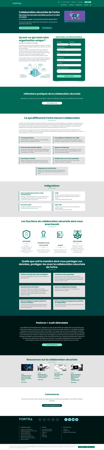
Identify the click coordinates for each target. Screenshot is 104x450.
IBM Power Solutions (25, 439)
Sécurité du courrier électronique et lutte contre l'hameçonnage (29, 431)
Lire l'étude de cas (52, 344)
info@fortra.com (66, 430)
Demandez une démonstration (29, 28)
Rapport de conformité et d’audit (27, 436)
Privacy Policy (28, 445)
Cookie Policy (33, 445)
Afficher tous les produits (47, 430)
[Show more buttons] (84, 21)
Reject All (84, 446)
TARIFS (87, 2)
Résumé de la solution (33, 199)
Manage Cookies (91, 446)
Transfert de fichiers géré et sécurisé (28, 437)
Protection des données (25, 433)
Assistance (73, 2)
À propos (86, 5)
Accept (80, 446)
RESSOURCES (79, 5)
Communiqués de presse (47, 429)
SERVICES (71, 5)
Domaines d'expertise (25, 427)
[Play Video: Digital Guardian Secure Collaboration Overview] (75, 15)
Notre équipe (44, 436)
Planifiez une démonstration (52, 405)
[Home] (17, 3)
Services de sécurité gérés (26, 435)
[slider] (74, 21)
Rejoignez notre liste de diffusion (69, 432)
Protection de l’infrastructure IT (27, 429)
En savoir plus (47, 28)
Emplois (43, 433)
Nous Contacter (66, 2)
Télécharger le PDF (52, 103)
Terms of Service (41, 445)
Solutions (64, 5)
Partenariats (80, 2)
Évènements (44, 435)
